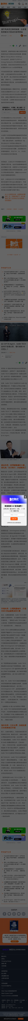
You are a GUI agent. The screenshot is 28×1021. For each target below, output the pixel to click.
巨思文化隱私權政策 (16, 522)
